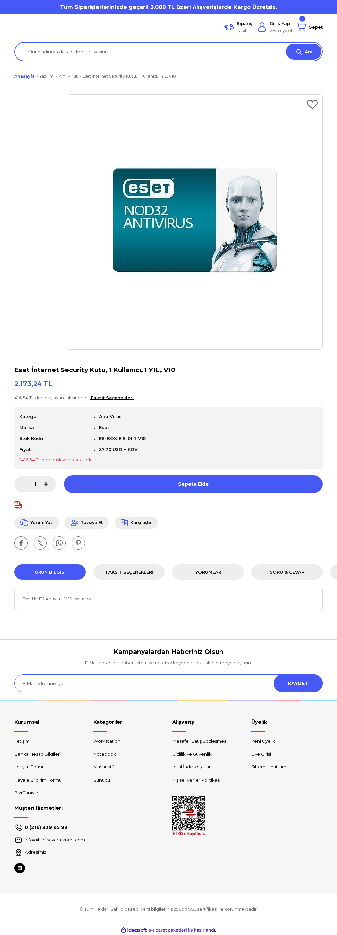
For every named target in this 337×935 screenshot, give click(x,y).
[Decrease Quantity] (20, 484)
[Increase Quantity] (50, 484)
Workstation (106, 741)
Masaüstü (103, 766)
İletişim (22, 741)
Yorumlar (208, 572)
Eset (104, 427)
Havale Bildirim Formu (38, 780)
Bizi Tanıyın (26, 792)
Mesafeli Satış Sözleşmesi (199, 741)
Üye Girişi (261, 753)
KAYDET (298, 683)
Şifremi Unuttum (268, 766)
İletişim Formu (29, 766)
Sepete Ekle (193, 484)
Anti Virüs (110, 416)
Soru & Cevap (287, 572)
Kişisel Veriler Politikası (196, 780)
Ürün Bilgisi (50, 572)
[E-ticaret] (167, 930)
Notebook (104, 753)
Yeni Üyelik (263, 741)
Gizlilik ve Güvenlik (192, 753)
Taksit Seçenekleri (129, 572)
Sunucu (101, 780)
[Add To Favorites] (312, 104)
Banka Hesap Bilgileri (37, 753)
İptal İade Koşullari (192, 766)
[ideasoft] (134, 930)
